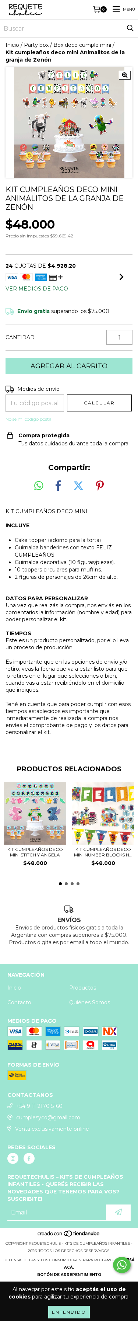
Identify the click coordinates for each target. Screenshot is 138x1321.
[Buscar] (130, 28)
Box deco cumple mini (82, 45)
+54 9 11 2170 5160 (39, 1106)
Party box (36, 45)
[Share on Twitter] (78, 486)
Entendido (69, 1312)
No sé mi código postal (29, 419)
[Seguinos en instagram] (12, 1158)
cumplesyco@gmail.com (48, 1117)
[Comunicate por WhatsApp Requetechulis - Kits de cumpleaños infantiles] (122, 1265)
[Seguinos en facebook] (29, 1158)
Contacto (19, 1002)
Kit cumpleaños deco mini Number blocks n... (103, 852)
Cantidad (20, 337)
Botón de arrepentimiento (69, 1274)
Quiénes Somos (89, 1002)
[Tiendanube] (69, 1236)
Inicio (12, 45)
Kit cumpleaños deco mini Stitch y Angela (35, 852)
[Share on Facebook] (58, 486)
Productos (82, 987)
